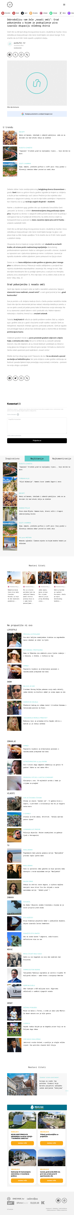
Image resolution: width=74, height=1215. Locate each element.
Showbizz (35, 13)
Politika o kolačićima (62, 1210)
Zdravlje (55, 13)
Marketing (55, 1208)
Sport (26, 13)
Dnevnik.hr (7, 13)
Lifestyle (45, 13)
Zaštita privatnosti (51, 1210)
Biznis (64, 13)
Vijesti (17, 13)
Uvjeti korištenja (63, 1208)
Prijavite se (37, 441)
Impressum (49, 1208)
